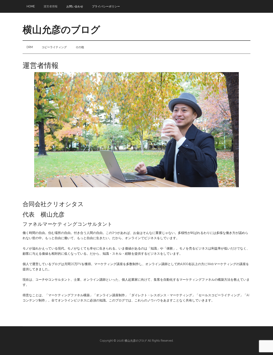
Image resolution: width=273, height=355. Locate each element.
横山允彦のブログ (61, 29)
